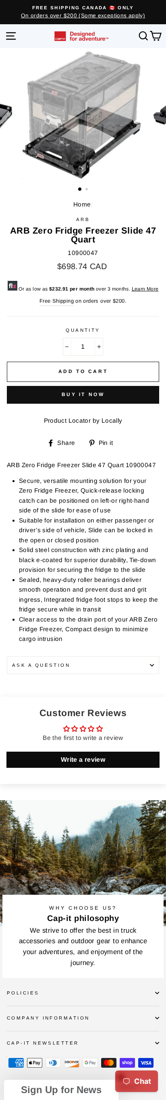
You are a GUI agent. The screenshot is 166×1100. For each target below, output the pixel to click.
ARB (83, 219)
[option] (83, 12)
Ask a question (41, 665)
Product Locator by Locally (83, 420)
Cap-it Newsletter (43, 1043)
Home (82, 204)
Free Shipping (56, 301)
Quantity (83, 330)
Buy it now (83, 394)
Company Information (48, 1018)
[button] (61, 1090)
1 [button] (80, 190)
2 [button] (87, 190)
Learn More (145, 289)
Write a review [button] (83, 759)
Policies (23, 992)
